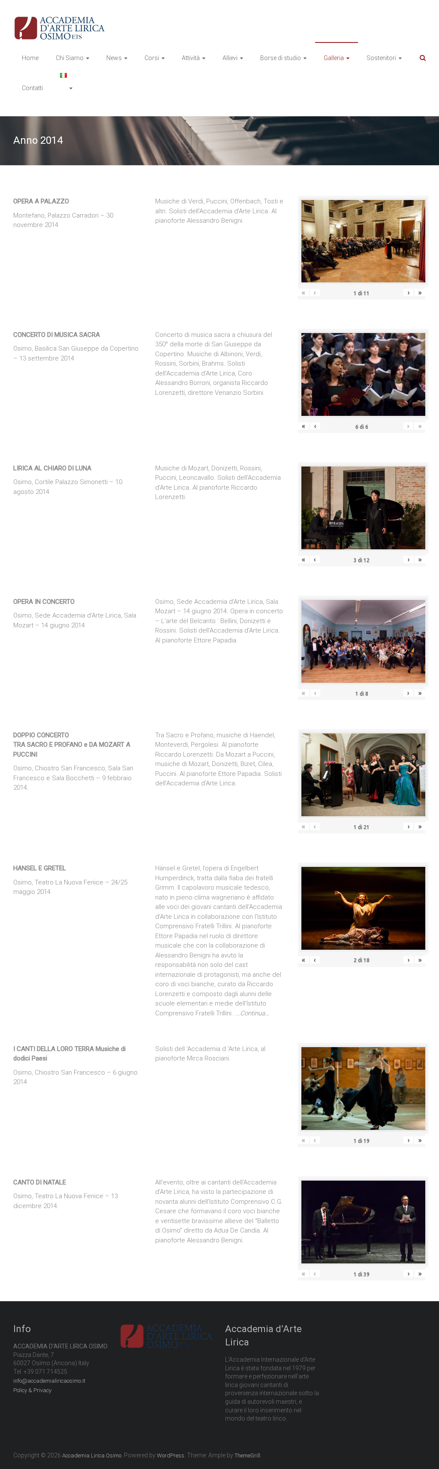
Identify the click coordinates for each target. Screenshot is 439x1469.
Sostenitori (381, 58)
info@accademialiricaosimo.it (49, 1381)
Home (30, 58)
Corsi (151, 58)
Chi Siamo (70, 58)
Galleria (334, 58)
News (114, 58)
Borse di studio (280, 58)
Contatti (32, 88)
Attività (191, 58)
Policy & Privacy (32, 1390)
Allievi (230, 58)
